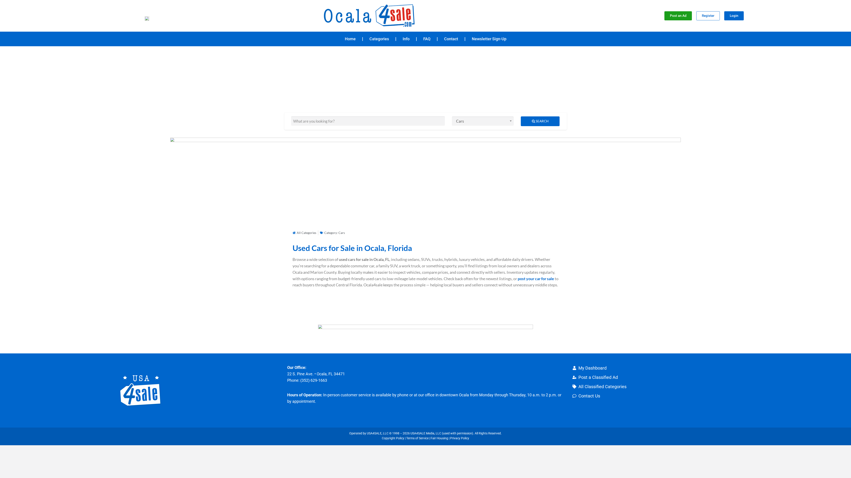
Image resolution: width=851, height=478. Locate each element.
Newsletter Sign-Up (489, 39)
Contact (451, 39)
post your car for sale (536, 278)
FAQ (426, 39)
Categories (379, 39)
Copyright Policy (393, 438)
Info (406, 39)
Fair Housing (439, 438)
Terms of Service (417, 438)
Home (350, 39)
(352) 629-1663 (313, 380)
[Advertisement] (425, 79)
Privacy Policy (459, 438)
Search (541, 121)
